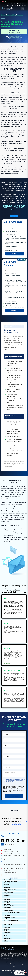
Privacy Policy (19, 961)
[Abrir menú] (22, 8)
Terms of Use (19, 963)
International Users (15, 965)
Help (13, 961)
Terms (23, 965)
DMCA (14, 966)
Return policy (6, 965)
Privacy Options (9, 963)
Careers (7, 961)
